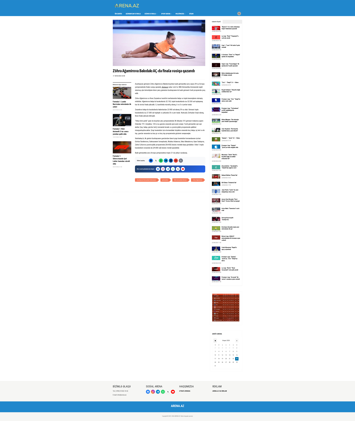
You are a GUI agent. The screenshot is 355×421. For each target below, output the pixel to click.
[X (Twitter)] (156, 161)
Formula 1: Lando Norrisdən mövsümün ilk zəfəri (122, 104)
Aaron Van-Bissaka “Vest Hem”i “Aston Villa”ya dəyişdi (231, 200)
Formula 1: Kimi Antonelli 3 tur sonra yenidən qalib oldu (120, 131)
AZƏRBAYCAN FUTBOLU (133, 14)
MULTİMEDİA (180, 14)
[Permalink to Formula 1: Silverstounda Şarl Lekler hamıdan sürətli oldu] (122, 148)
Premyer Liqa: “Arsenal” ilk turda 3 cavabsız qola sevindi (231, 278)
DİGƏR (191, 14)
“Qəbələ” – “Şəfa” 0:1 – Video (231, 138)
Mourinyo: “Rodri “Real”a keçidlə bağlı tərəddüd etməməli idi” (229, 156)
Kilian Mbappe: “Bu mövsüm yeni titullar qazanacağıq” (230, 120)
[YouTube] (183, 169)
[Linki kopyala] (181, 161)
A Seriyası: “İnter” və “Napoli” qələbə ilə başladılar (231, 55)
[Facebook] (151, 161)
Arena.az (165, 87)
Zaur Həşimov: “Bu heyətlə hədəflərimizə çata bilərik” (230, 130)
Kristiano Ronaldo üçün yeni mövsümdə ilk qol (230, 228)
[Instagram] (163, 169)
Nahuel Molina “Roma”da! (229, 175)
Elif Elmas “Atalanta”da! (229, 182)
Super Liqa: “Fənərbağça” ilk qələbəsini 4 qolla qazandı (230, 65)
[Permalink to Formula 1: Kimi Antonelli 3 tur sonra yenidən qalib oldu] (122, 121)
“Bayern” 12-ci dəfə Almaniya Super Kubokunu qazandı (231, 28)
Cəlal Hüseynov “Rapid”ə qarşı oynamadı (229, 248)
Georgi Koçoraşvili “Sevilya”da (227, 219)
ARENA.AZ (177, 406)
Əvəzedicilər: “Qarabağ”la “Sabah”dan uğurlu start (229, 167)
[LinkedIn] (171, 161)
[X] (178, 169)
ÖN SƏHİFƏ (118, 14)
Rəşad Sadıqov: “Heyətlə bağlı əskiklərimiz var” (231, 91)
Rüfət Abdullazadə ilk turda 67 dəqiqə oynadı (230, 74)
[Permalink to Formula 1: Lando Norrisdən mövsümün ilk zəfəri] (122, 93)
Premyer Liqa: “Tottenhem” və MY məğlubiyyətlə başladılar (230, 110)
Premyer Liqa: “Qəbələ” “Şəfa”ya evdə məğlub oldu (230, 146)
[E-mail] (176, 161)
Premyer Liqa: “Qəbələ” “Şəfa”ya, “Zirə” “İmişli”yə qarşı (229, 259)
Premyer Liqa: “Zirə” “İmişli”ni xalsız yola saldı (231, 100)
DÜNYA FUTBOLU (150, 14)
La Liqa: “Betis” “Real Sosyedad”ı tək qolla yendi (230, 269)
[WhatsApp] (161, 161)
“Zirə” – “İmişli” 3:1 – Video (230, 82)
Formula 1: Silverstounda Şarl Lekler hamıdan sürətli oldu (121, 160)
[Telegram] (166, 161)
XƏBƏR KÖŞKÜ (216, 21)
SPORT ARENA (165, 14)
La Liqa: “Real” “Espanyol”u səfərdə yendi (230, 37)
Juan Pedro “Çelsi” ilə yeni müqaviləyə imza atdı (230, 191)
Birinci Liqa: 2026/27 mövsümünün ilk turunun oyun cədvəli (231, 238)
